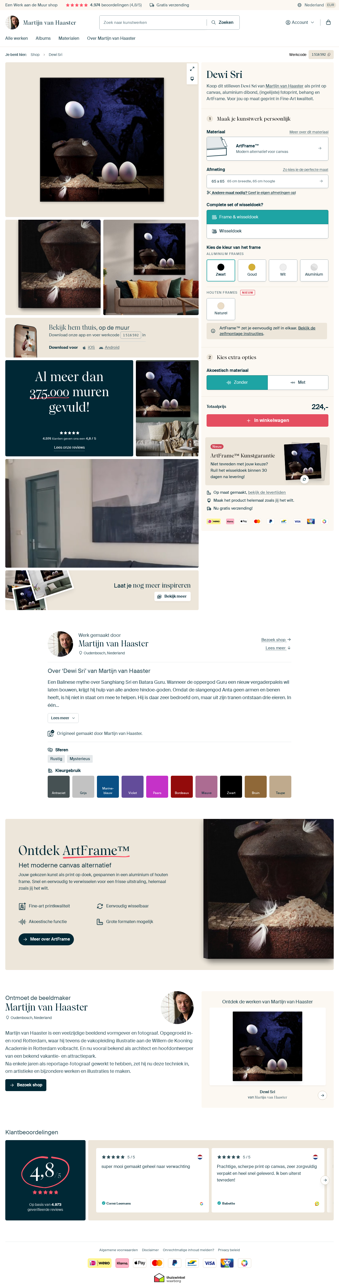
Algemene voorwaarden (118, 1250)
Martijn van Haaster (49, 22)
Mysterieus (80, 758)
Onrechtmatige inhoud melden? (188, 1250)
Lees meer (276, 648)
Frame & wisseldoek (238, 217)
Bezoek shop (274, 639)
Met (301, 382)
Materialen (69, 38)
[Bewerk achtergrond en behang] (192, 78)
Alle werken (16, 38)
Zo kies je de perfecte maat (305, 169)
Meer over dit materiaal (308, 132)
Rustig (56, 758)
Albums (43, 38)
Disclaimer (150, 1250)
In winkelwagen (271, 420)
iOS (91, 347)
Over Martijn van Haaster (111, 38)
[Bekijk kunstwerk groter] (192, 68)
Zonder (241, 382)
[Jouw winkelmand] (328, 22)
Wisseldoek (230, 231)
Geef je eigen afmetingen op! (254, 192)
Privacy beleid (229, 1250)
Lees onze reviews (69, 447)
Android (112, 347)
